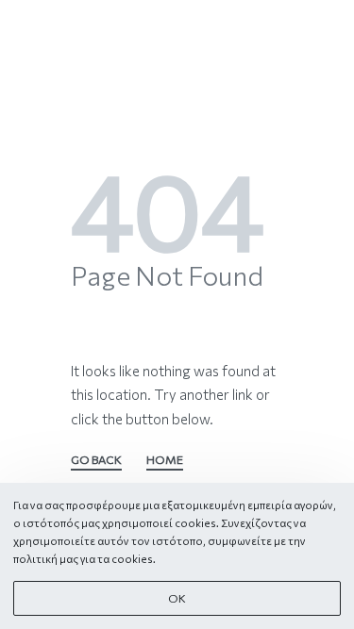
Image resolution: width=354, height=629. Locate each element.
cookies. (133, 559)
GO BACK (96, 461)
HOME (164, 461)
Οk (177, 598)
